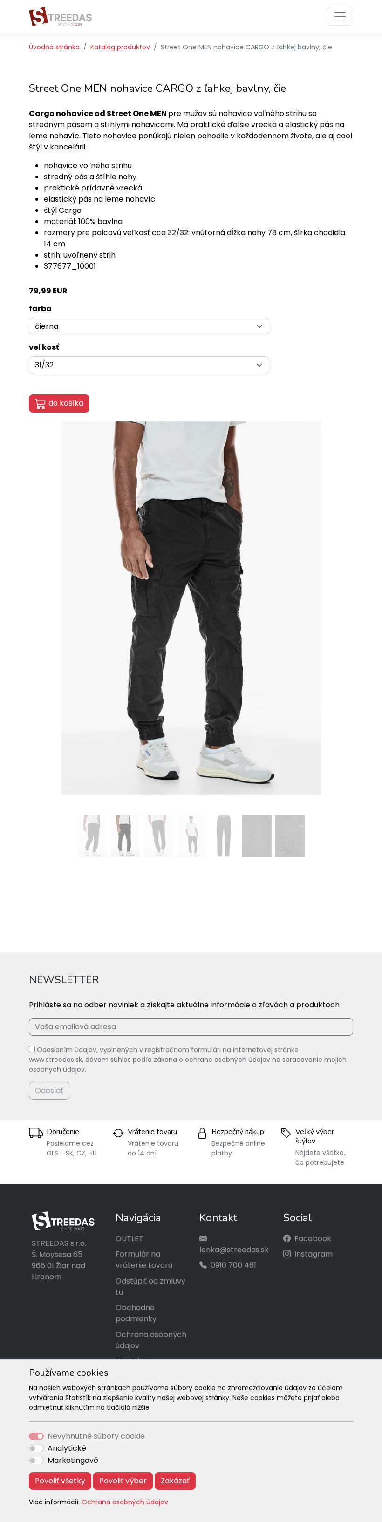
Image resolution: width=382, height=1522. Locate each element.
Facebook (312, 1238)
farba (40, 308)
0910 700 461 (233, 1265)
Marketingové (73, 1460)
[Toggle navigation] (340, 16)
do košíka (65, 403)
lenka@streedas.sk (234, 1249)
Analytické (67, 1448)
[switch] (36, 1448)
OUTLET (129, 1238)
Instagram (313, 1254)
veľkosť (44, 347)
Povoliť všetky (60, 1480)
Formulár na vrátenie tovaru (144, 1260)
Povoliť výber (123, 1480)
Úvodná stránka (54, 47)
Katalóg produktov (120, 47)
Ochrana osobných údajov (125, 1502)
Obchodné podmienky (136, 1313)
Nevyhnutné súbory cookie (96, 1436)
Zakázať (175, 1480)
